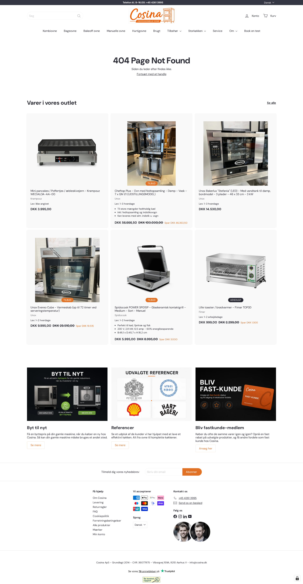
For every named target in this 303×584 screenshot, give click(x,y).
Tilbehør (173, 31)
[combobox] (55, 16)
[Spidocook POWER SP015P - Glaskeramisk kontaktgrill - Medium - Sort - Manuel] (151, 287)
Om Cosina (99, 498)
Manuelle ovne (116, 31)
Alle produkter (101, 525)
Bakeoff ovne (91, 31)
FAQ (95, 511)
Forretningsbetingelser (107, 520)
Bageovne (70, 31)
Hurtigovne (139, 31)
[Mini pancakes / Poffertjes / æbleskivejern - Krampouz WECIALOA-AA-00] (67, 164)
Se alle (271, 102)
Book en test (252, 31)
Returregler (100, 507)
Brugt (156, 31)
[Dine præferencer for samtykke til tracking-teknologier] (297, 578)
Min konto (99, 534)
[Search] (79, 16)
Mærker (97, 529)
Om (232, 31)
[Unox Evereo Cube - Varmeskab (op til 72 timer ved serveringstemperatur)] (67, 280)
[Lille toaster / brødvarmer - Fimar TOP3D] (235, 279)
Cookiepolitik (101, 516)
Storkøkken (195, 31)
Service (217, 31)
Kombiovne (50, 31)
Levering (98, 502)
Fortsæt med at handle (151, 74)
